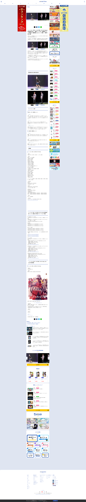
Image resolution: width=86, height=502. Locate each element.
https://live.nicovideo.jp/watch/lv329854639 (33, 236)
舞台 (32, 322)
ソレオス (47, 478)
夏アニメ (34, 478)
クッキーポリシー (41, 477)
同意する (55, 500)
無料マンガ (28, 488)
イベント (35, 322)
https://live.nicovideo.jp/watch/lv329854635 (33, 234)
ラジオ (27, 479)
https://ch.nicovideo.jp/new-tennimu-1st (34, 244)
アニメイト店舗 (54, 477)
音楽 (27, 484)
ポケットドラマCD (48, 477)
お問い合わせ (41, 479)
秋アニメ (34, 479)
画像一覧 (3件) (43, 89)
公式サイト (29, 314)
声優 (27, 478)
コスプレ (28, 485)
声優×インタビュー (35, 483)
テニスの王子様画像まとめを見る (37, 364)
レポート (39, 322)
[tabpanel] (54, 61)
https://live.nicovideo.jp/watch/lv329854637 (33, 235)
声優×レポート (35, 484)
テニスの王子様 (29, 322)
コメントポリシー (41, 478)
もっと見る (54, 65)
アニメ (27, 477)
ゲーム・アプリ (28, 483)
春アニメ (34, 477)
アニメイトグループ (54, 478)
